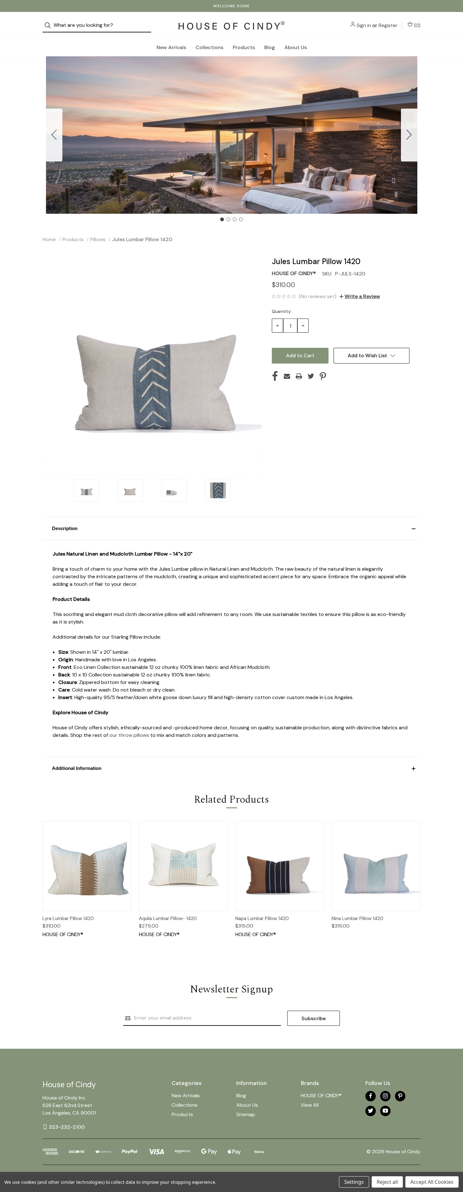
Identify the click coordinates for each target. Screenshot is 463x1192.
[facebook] (370, 1096)
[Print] (299, 376)
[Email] (287, 376)
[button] (231, 528)
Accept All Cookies (432, 1181)
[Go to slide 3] (235, 219)
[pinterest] (400, 1096)
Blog (269, 47)
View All (309, 1105)
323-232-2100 (67, 1126)
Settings (354, 1181)
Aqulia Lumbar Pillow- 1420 (168, 918)
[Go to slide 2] (409, 135)
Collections (209, 47)
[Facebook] (275, 376)
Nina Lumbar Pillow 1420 (357, 918)
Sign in (364, 25)
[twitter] (370, 1110)
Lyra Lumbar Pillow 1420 (68, 918)
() (416, 25)
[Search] (50, 25)
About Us (295, 47)
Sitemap (245, 1114)
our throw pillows (129, 735)
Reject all (387, 1181)
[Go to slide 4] (54, 135)
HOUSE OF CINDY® (321, 1095)
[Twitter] (311, 376)
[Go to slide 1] (222, 219)
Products (244, 47)
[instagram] (385, 1096)
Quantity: (282, 311)
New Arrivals (171, 47)
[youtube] (385, 1110)
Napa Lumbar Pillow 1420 (262, 918)
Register (388, 25)
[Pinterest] (323, 376)
